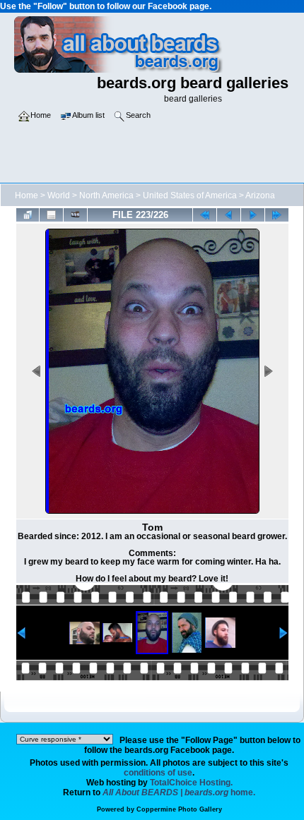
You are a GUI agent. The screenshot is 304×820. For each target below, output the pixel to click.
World (58, 195)
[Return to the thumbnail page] (28, 215)
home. (179, 792)
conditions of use (158, 773)
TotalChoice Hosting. (191, 783)
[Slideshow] (75, 215)
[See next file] (252, 215)
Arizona (260, 195)
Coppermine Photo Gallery (179, 809)
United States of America (190, 195)
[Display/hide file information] (51, 215)
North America (106, 195)
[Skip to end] (276, 215)
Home (26, 195)
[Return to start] (204, 215)
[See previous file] (228, 215)
